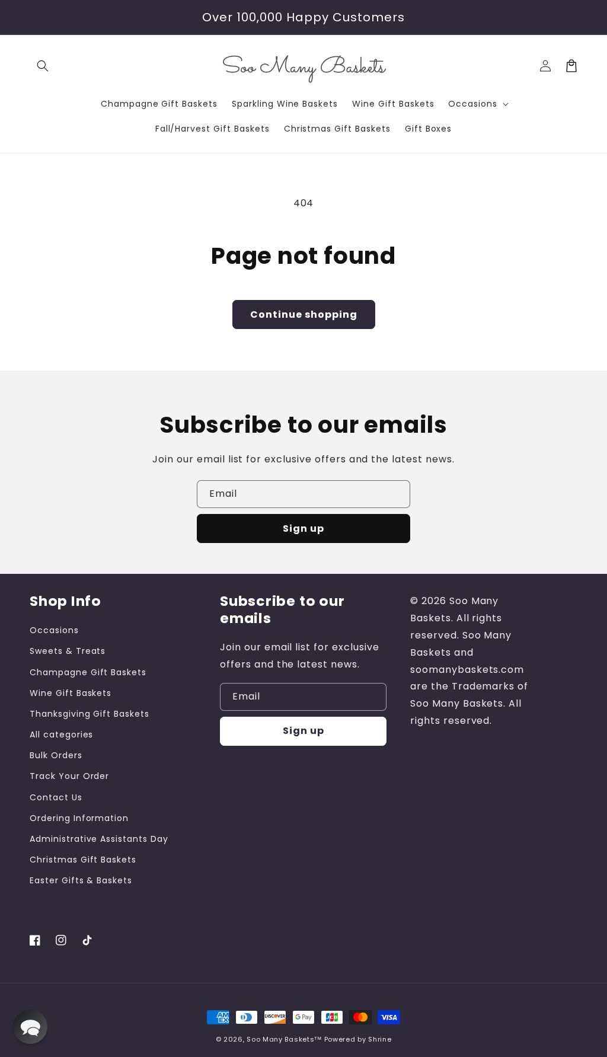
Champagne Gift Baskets (88, 672)
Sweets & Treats (68, 651)
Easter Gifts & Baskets (81, 880)
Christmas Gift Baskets (83, 860)
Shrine (379, 1039)
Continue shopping (303, 314)
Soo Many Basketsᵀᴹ (284, 1039)
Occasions (54, 630)
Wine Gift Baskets (70, 693)
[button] (43, 66)
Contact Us (56, 797)
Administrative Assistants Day (99, 839)
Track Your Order (69, 776)
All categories (61, 734)
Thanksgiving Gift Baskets (89, 714)
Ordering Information (79, 818)
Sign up (303, 528)
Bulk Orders (56, 755)
